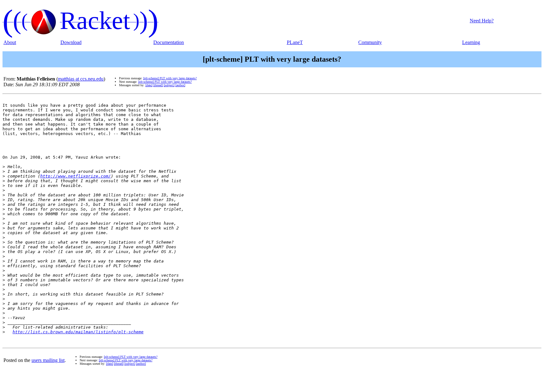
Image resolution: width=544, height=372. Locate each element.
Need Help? (482, 20)
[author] (180, 85)
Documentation (168, 42)
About (9, 42)
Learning (471, 42)
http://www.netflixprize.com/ (75, 176)
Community (370, 42)
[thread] (158, 85)
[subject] (169, 85)
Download (71, 42)
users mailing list (48, 360)
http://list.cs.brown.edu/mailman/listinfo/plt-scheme (78, 332)
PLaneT (295, 42)
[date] (148, 85)
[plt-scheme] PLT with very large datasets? (170, 78)
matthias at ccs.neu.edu (81, 79)
